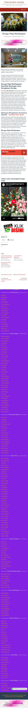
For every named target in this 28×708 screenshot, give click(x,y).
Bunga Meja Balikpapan (20, 274)
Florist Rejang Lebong (5, 557)
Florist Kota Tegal (4, 411)
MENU (24, 9)
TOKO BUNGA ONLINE (14, 2)
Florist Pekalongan (5, 376)
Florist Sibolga (4, 583)
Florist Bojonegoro (5, 467)
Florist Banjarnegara (5, 336)
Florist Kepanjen (4, 491)
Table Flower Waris (23, 279)
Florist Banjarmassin (5, 602)
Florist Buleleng (4, 668)
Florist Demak (4, 354)
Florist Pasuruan (4, 507)
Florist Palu (3, 621)
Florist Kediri (3, 478)
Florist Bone (3, 632)
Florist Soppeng (4, 641)
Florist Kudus (4, 369)
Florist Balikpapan (5, 593)
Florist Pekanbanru (5, 548)
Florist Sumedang (4, 450)
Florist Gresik (4, 472)
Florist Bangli (4, 666)
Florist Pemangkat (5, 615)
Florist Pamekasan (5, 505)
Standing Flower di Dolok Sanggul (6, 280)
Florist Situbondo (4, 522)
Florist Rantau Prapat (5, 580)
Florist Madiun (4, 297)
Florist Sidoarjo (4, 520)
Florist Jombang (4, 476)
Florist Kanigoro (4, 465)
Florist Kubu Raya (5, 606)
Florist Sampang (4, 518)
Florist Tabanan (4, 677)
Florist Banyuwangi (5, 460)
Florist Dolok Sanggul (5, 574)
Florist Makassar (4, 625)
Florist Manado (4, 627)
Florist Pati (3, 295)
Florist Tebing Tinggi (5, 587)
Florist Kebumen (4, 302)
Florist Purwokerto (5, 338)
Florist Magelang (4, 378)
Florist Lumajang (4, 483)
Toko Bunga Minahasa (5, 645)
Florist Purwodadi (4, 356)
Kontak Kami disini (16, 115)
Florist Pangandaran (5, 304)
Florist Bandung (4, 324)
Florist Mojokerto (4, 494)
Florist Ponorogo (4, 511)
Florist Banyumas (4, 341)
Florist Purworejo (4, 385)
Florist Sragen (4, 389)
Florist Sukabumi (4, 448)
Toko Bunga (3, 90)
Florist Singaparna (5, 453)
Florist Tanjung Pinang (5, 561)
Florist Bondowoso (5, 469)
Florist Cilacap (4, 306)
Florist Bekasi (4, 421)
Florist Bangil (4, 509)
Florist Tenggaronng (5, 608)
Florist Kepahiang (4, 555)
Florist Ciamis (4, 417)
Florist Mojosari (4, 496)
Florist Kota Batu (4, 533)
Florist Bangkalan (4, 458)
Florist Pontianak (4, 595)
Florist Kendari (4, 623)
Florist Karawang (4, 435)
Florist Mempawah (5, 613)
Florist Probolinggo (5, 514)
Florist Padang (4, 544)
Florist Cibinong (4, 310)
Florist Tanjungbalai (5, 585)
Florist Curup (3, 553)
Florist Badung (4, 664)
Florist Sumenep (4, 525)
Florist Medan (4, 550)
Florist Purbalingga (5, 383)
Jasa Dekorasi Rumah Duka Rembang (6, 263)
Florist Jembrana (4, 673)
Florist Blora (3, 299)
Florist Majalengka (5, 439)
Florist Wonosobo (4, 400)
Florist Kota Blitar (4, 536)
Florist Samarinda (4, 599)
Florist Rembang (4, 387)
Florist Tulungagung (5, 531)
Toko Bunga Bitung (5, 652)
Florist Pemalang (4, 380)
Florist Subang (4, 446)
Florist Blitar (3, 463)
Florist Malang (4, 489)
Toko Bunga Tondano (5, 649)
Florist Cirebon (4, 428)
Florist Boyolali (4, 347)
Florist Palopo (4, 634)
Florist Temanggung (5, 396)
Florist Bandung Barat (5, 424)
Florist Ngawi (3, 500)
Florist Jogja (3, 321)
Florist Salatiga (4, 407)
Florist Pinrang (4, 636)
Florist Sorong (4, 683)
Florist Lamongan (4, 480)
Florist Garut (3, 430)
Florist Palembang (5, 564)
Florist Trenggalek (4, 313)
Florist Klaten (4, 367)
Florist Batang (4, 343)
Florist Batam (4, 559)
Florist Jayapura (4, 685)
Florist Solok (3, 541)
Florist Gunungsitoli (5, 578)
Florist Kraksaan (4, 516)
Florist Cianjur (4, 426)
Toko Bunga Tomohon (5, 647)
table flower (16, 93)
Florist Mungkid (4, 372)
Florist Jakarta (4, 328)
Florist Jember (4, 474)
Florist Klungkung (4, 675)
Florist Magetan (4, 487)
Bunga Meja (9, 274)
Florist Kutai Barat (5, 611)
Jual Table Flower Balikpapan (18, 256)
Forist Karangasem (5, 662)
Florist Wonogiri (4, 398)
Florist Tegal (3, 394)
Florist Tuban (3, 529)
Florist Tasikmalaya (5, 330)
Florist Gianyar (4, 671)
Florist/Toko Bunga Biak (6, 688)
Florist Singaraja (4, 657)
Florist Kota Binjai (4, 576)
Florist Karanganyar (5, 317)
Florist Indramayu (4, 433)
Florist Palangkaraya (5, 597)
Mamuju (2, 630)
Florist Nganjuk (4, 498)
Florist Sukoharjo (4, 308)
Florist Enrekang (4, 638)
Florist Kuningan (4, 437)
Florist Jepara (4, 358)
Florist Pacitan (4, 502)
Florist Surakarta (4, 409)
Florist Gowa (3, 643)
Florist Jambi (3, 546)
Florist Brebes (4, 315)
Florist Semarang (4, 326)
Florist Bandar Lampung (6, 566)
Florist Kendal (4, 365)
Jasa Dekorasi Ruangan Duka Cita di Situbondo (6, 256)
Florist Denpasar (4, 660)
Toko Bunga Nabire (5, 690)
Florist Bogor (3, 319)
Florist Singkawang (5, 604)
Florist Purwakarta (5, 444)
